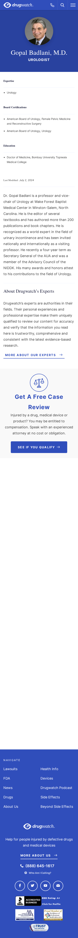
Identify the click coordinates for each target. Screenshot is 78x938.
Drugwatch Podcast (56, 788)
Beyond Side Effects (57, 807)
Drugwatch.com (18, 5)
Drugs (8, 797)
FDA (6, 778)
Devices (47, 778)
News (7, 788)
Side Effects (50, 797)
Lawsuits (10, 769)
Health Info (49, 769)
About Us (10, 807)
